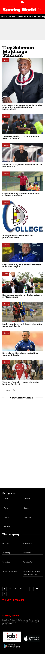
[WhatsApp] (31, 589)
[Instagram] (10, 589)
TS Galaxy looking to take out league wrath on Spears (20, 137)
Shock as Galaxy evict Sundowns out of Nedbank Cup (22, 165)
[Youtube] (37, 589)
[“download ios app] (31, 642)
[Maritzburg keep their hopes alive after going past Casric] (22, 312)
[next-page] (5, 390)
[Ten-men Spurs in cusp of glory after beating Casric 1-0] (22, 370)
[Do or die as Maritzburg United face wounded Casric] (22, 341)
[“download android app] (12, 649)
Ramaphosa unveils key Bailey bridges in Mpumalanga (22, 296)
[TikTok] (21, 589)
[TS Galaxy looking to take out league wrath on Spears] (22, 124)
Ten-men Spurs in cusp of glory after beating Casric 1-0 (20, 383)
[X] (26, 589)
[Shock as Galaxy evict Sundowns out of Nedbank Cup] (22, 152)
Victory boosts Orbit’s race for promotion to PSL (17, 236)
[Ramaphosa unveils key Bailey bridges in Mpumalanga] (22, 282)
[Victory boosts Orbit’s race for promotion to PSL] (22, 216)
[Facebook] (4, 589)
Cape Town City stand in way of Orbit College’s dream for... (21, 194)
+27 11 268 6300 (15, 600)
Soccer (6, 116)
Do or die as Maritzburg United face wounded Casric (20, 354)
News (6, 60)
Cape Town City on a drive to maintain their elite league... (21, 266)
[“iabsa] (12, 642)
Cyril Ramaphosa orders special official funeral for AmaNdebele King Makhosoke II (22, 107)
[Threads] (4, 594)
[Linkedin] (15, 589)
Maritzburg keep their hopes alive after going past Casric (22, 325)
